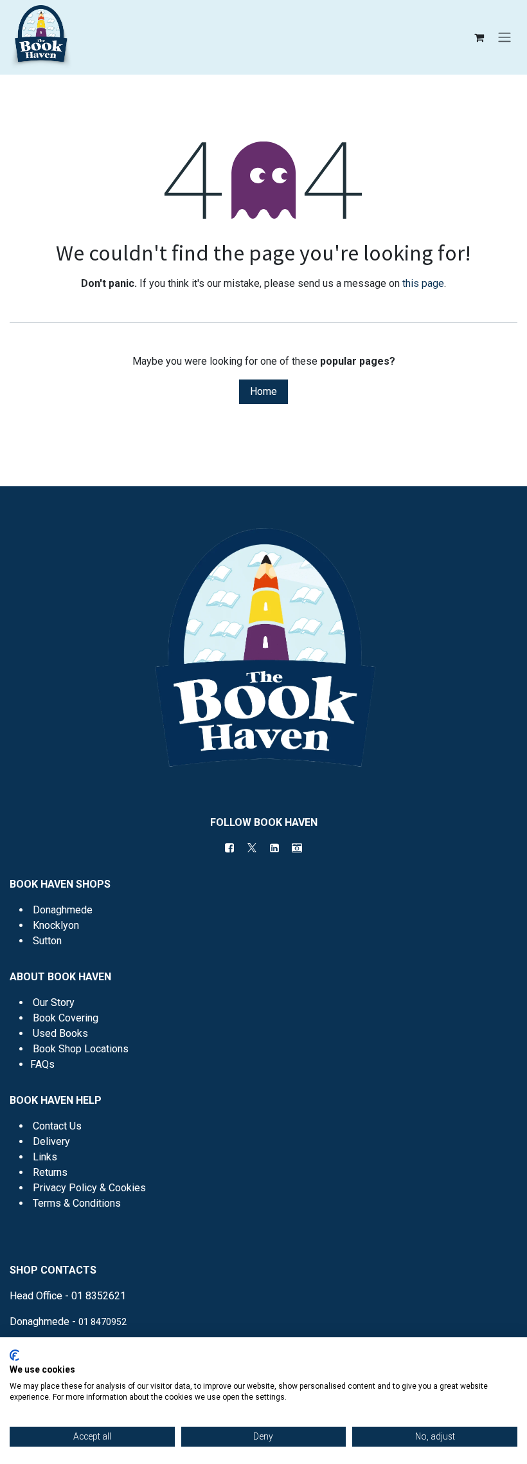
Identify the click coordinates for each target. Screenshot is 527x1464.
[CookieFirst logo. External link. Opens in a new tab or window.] (14, 1355)
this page (423, 283)
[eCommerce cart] (479, 37)
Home (263, 391)
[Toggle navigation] (504, 37)
